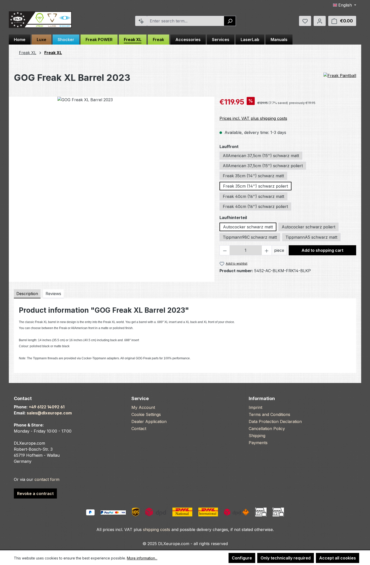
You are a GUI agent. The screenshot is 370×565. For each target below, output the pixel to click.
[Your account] (320, 21)
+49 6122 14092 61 (46, 406)
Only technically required (286, 557)
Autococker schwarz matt (248, 226)
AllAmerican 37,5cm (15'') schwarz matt (261, 155)
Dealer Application (149, 421)
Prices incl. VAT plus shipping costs (253, 118)
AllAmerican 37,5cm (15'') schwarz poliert (263, 165)
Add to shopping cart (322, 250)
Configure (242, 557)
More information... (142, 558)
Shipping (257, 435)
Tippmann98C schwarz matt (250, 237)
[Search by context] (141, 21)
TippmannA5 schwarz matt (311, 237)
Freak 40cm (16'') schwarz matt (253, 196)
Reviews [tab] (53, 293)
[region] (111, 151)
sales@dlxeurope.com (49, 412)
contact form (46, 479)
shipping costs (156, 529)
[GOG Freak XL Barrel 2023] (111, 151)
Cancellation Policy (267, 428)
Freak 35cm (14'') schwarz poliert (255, 186)
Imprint (255, 407)
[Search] (230, 21)
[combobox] (185, 21)
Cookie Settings (146, 414)
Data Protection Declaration (275, 421)
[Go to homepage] (40, 19)
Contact (138, 428)
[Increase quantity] (267, 250)
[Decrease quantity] (224, 250)
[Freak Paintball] (339, 76)
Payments (258, 442)
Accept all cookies (337, 557)
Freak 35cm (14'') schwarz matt (253, 175)
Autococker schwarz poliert (308, 226)
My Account (143, 407)
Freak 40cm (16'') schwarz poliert (255, 206)
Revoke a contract (35, 493)
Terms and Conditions (269, 414)
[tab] (27, 293)
